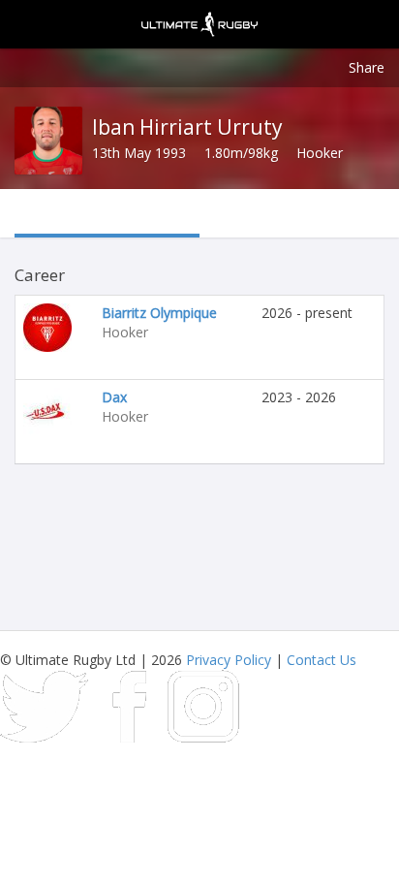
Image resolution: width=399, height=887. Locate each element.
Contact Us (321, 659)
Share (366, 67)
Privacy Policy (228, 659)
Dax (114, 397)
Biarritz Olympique (159, 312)
